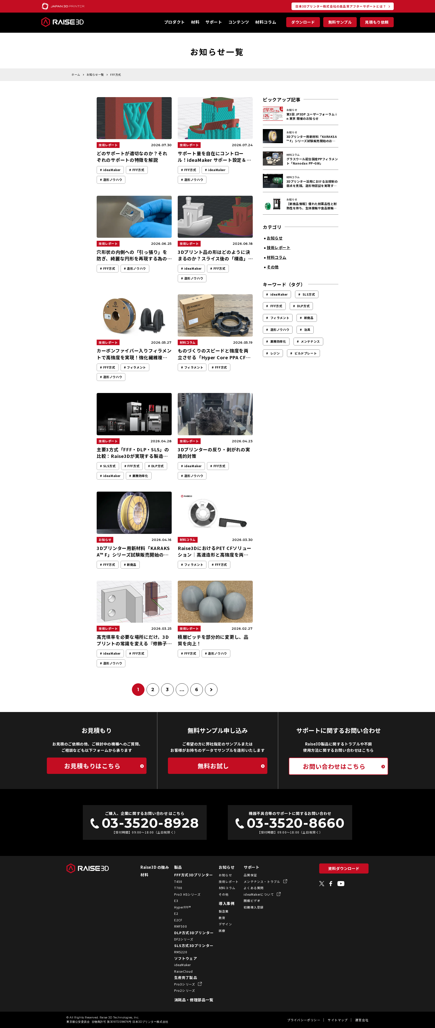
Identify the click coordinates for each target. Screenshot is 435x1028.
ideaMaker (279, 294)
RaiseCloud (183, 971)
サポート (213, 22)
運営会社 (362, 1020)
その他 (224, 894)
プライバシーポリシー (303, 1020)
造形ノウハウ (279, 329)
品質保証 (250, 875)
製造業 (224, 911)
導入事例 (226, 903)
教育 (222, 918)
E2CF (178, 920)
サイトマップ (338, 1020)
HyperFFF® (182, 907)
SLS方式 (309, 294)
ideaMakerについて (259, 894)
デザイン (225, 924)
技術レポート (229, 881)
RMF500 (180, 926)
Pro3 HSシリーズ (187, 894)
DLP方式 (303, 306)
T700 (178, 888)
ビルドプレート (306, 353)
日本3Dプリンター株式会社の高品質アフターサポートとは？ (340, 6)
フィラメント (279, 317)
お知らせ (226, 867)
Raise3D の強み (154, 867)
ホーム (75, 74)
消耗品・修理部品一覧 (193, 999)
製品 (178, 867)
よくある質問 (254, 888)
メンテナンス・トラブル (262, 881)
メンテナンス (310, 341)
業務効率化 (278, 341)
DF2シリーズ (183, 939)
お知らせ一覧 (95, 74)
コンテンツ (238, 22)
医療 (222, 930)
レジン (275, 353)
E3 (176, 900)
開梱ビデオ (252, 900)
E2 (176, 913)
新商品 (309, 317)
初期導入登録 (254, 907)
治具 (307, 329)
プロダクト (174, 22)
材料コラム (265, 22)
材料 (195, 22)
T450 (178, 881)
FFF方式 (276, 306)
